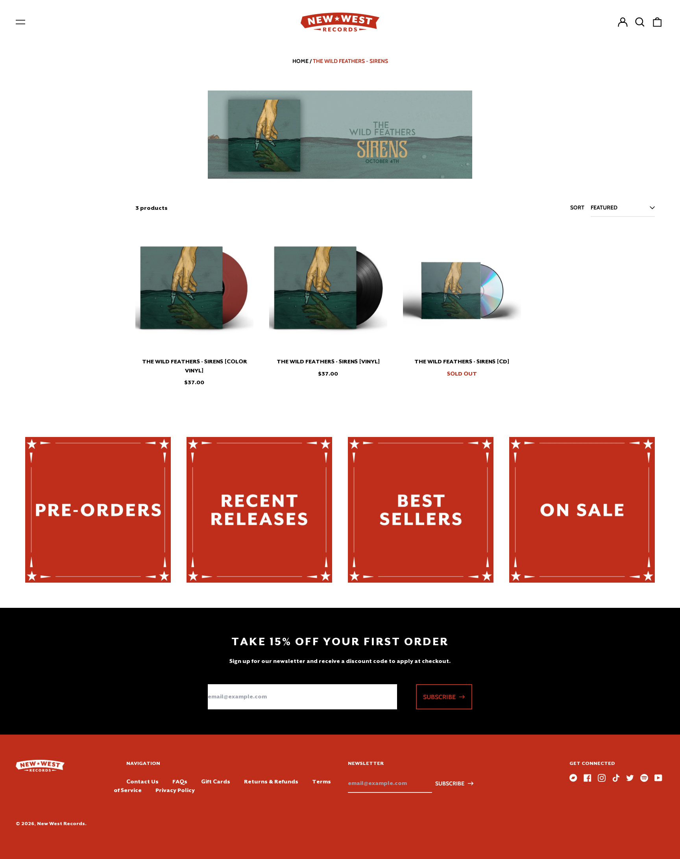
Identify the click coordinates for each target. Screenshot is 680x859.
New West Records (61, 823)
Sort (577, 207)
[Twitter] (630, 778)
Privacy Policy (175, 790)
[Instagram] (602, 778)
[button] (640, 22)
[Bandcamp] (573, 778)
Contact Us (142, 781)
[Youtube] (658, 778)
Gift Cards (215, 781)
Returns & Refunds (271, 781)
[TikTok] (616, 778)
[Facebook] (587, 778)
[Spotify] (644, 778)
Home (300, 61)
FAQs (179, 781)
